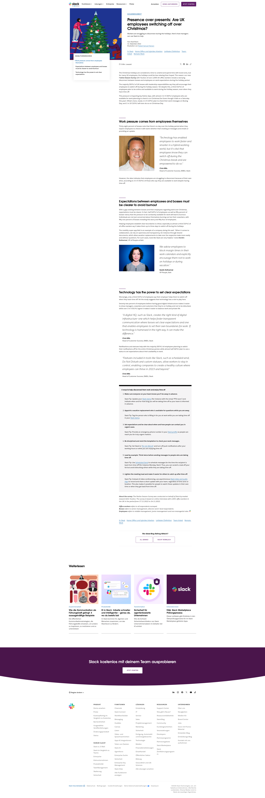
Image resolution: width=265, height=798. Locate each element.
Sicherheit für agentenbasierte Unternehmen (142, 613)
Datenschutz (91, 786)
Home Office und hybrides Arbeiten (149, 51)
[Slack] (74, 4)
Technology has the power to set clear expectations (89, 73)
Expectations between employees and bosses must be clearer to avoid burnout (91, 67)
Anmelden (155, 4)
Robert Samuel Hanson (146, 46)
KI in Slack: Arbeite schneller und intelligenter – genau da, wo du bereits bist (115, 613)
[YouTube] (191, 693)
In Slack (130, 51)
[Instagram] (178, 693)
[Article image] (83, 589)
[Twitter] (181, 64)
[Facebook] (184, 64)
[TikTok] (195, 693)
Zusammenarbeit (134, 14)
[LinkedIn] (187, 64)
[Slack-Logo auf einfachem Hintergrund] (181, 589)
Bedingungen (101, 786)
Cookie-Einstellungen (115, 786)
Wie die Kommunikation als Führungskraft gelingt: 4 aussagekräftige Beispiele (82, 613)
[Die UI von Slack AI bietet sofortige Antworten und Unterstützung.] (116, 589)
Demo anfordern (170, 4)
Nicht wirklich (164, 540)
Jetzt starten (189, 4)
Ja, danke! (144, 540)
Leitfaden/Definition (172, 51)
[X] (186, 693)
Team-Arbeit (178, 520)
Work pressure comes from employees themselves (89, 62)
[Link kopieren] (190, 64)
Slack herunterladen (76, 786)
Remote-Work (139, 54)
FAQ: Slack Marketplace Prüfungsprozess (179, 611)
